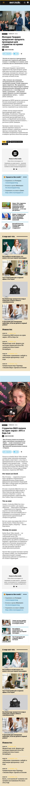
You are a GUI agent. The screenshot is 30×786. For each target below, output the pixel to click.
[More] (21, 53)
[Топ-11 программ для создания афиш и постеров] (15, 267)
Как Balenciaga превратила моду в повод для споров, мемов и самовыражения (14, 300)
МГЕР (8, 141)
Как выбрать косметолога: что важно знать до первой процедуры (14, 257)
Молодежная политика (16, 141)
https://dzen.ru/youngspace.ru (15, 161)
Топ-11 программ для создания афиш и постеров (12, 278)
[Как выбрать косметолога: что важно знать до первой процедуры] (15, 246)
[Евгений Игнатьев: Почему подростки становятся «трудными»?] (6, 226)
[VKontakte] (16, 168)
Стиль (6, 254)
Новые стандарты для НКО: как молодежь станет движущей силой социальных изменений (19, 217)
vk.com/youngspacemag (12, 187)
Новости (4, 33)
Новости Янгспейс (9, 49)
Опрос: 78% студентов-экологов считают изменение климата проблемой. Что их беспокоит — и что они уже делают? (19, 207)
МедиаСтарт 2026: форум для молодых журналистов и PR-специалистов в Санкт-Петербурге (13, 346)
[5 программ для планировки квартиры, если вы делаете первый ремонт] (15, 311)
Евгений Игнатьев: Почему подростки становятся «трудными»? (18, 226)
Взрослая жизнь (9, 319)
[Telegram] (27, 2)
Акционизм (6, 208)
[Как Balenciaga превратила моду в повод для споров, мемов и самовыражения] (15, 289)
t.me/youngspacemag (11, 183)
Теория (4, 228)
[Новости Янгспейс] (3, 50)
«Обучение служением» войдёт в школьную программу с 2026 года (14, 357)
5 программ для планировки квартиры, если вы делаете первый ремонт (14, 323)
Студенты (5, 144)
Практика (7, 275)
